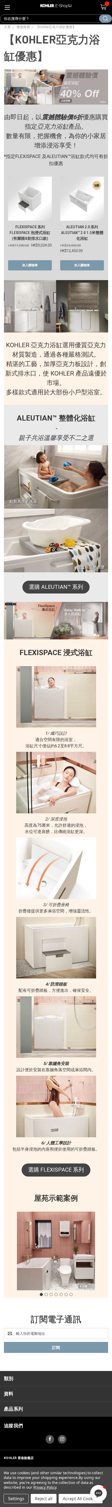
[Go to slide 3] (51, 1294)
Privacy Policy (44, 1487)
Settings (16, 1498)
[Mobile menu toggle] (7, 7)
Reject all (43, 1498)
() (103, 7)
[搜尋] (105, 19)
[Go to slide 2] (46, 1294)
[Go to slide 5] (61, 1294)
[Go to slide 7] (70, 1294)
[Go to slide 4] (56, 1294)
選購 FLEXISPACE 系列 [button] (56, 1170)
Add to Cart (30, 265)
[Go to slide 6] (65, 1294)
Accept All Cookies (80, 1498)
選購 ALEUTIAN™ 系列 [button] (56, 587)
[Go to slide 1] (41, 1294)
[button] (98, 1493)
